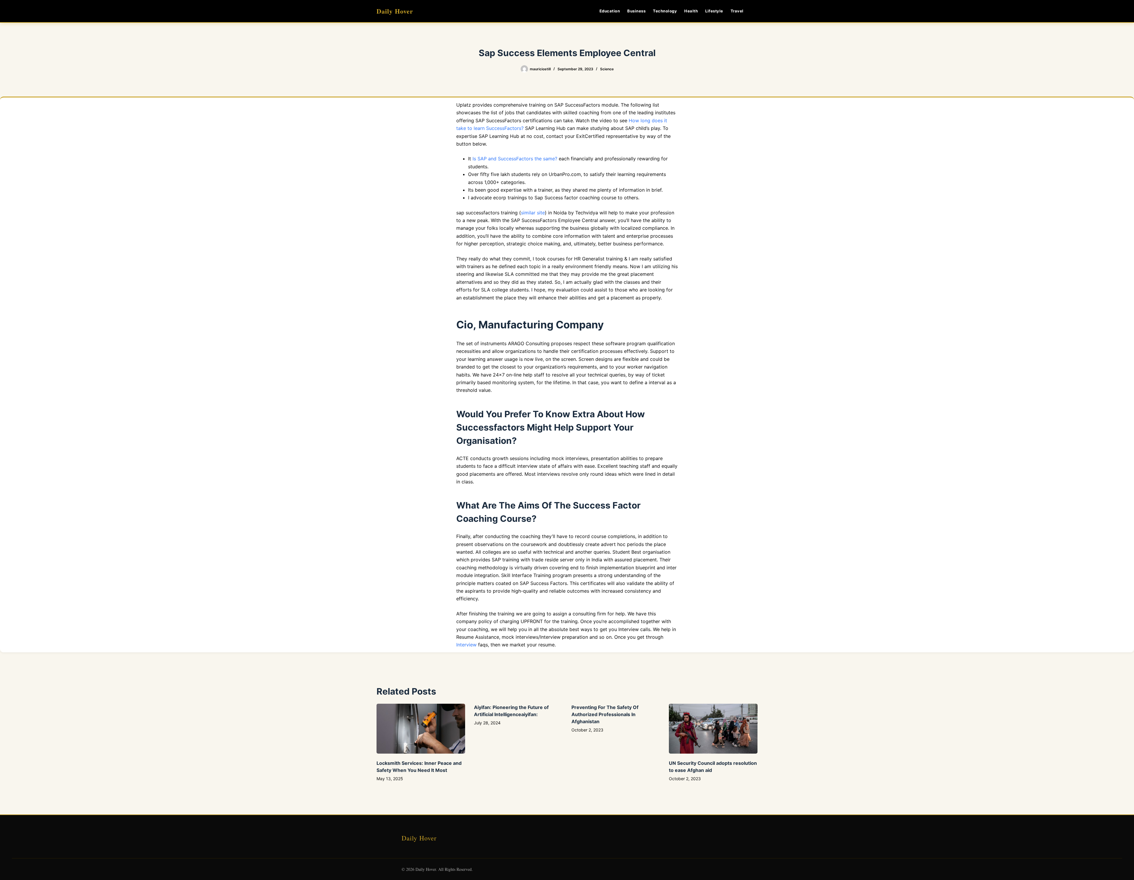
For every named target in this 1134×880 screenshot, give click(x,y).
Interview (466, 645)
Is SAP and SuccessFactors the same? (514, 159)
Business (636, 11)
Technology (665, 11)
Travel (737, 11)
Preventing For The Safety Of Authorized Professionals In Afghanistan (604, 714)
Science (607, 69)
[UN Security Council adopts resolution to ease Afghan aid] (713, 729)
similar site (533, 213)
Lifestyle (714, 11)
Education (609, 11)
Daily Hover (395, 11)
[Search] (755, 11)
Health (691, 11)
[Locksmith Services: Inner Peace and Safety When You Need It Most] (421, 729)
